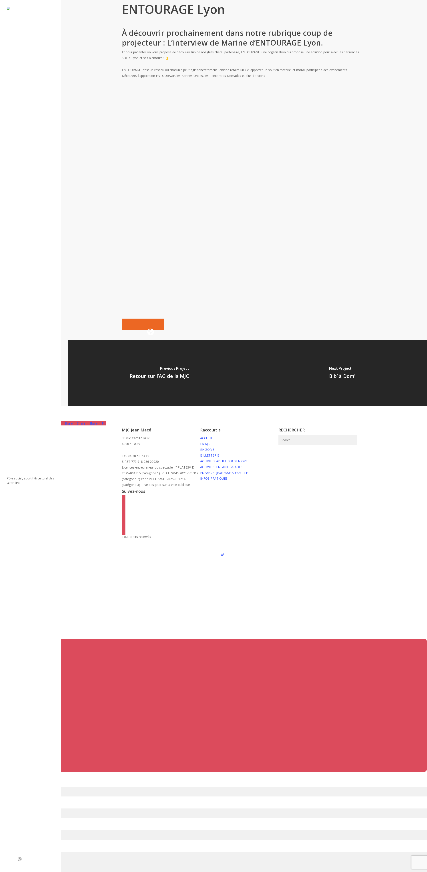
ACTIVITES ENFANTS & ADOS (221, 467)
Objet (4, 827)
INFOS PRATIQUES (214, 478)
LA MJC (205, 444)
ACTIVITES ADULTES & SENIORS (224, 461)
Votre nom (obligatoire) (17, 784)
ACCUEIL (206, 438)
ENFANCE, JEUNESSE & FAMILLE (224, 473)
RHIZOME (207, 449)
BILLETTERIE (209, 455)
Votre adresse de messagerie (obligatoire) (30, 805)
